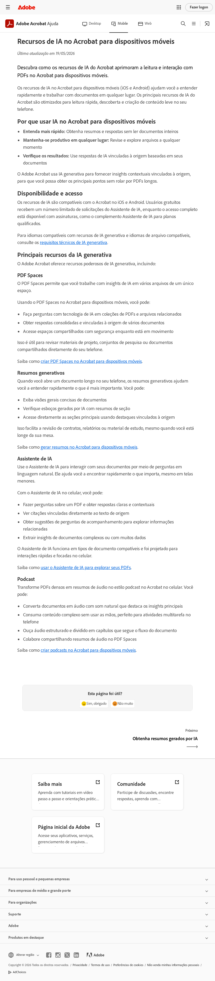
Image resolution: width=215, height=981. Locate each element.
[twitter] (67, 955)
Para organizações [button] (22, 902)
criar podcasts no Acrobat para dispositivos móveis (88, 650)
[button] (179, 7)
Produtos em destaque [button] (26, 937)
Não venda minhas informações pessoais (173, 965)
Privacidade (80, 965)
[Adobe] (26, 7)
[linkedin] (76, 955)
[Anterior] (61, 743)
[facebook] (48, 955)
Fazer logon (199, 7)
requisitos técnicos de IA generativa (73, 242)
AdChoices (19, 972)
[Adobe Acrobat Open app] (207, 23)
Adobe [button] (13, 926)
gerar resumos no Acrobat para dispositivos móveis (89, 447)
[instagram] (58, 955)
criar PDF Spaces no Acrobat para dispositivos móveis (91, 361)
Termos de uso (100, 965)
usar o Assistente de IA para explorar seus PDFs (86, 567)
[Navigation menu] (8, 7)
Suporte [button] (14, 914)
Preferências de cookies (128, 965)
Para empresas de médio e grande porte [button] (39, 890)
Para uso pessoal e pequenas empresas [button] (39, 879)
